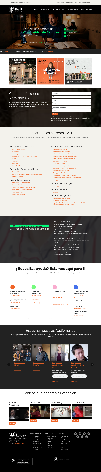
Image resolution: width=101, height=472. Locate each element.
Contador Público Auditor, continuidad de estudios (68, 224)
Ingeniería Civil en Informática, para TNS (65, 231)
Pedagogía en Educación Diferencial (22, 189)
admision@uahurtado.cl (80, 303)
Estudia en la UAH (44, 9)
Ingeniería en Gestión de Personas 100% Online (67, 245)
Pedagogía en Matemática (19, 194)
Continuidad (88, 9)
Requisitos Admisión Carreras (50, 446)
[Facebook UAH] (84, 440)
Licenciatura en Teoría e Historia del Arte (64, 168)
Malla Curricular (17, 381)
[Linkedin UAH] (75, 440)
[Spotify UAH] (82, 443)
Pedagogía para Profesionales (62, 254)
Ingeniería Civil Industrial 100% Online (64, 226)
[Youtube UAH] (77, 443)
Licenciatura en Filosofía (60, 161)
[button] (4, 32)
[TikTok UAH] (86, 443)
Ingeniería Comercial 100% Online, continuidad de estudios (70, 233)
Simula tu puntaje (79, 9)
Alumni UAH (78, 2)
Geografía (14, 158)
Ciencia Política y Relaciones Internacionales (24, 156)
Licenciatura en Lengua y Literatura (63, 166)
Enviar (55, 114)
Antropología (15, 151)
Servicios (28, 2)
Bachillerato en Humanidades (61, 151)
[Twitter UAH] (88, 440)
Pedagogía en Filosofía (59, 173)
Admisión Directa (51, 443)
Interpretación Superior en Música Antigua (65, 156)
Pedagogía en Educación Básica (21, 182)
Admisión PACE (51, 452)
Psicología (56, 186)
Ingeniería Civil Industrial (60, 200)
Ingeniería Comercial (17, 176)
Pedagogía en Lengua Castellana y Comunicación (67, 177)
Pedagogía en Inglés (17, 192)
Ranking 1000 (50, 450)
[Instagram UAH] (80, 440)
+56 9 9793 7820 (15, 303)
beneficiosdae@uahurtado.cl (39, 303)
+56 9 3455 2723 (15, 308)
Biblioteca (22, 2)
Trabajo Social (16, 166)
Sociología (15, 163)
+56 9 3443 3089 (36, 296)
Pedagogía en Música (59, 180)
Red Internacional (38, 454)
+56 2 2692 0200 (15, 296)
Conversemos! (86, 2)
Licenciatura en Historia (59, 163)
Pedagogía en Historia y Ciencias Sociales (64, 175)
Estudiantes (60, 2)
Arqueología (15, 154)
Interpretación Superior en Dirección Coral (65, 154)
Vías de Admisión (55, 9)
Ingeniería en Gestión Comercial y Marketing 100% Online (70, 236)
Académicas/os (69, 2)
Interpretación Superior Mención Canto (64, 158)
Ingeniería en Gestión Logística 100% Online (66, 249)
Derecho (55, 192)
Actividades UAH (65, 448)
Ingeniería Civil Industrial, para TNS (63, 229)
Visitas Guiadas (65, 450)
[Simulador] (50, 31)
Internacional (14, 2)
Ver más (12, 430)
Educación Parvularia (18, 185)
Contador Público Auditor (19, 172)
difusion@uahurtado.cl (80, 308)
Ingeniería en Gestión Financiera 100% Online (66, 247)
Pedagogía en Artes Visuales (61, 170)
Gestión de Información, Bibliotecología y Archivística (27, 174)
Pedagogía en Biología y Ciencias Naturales (24, 187)
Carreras (35, 9)
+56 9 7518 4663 (57, 297)
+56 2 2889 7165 (36, 299)
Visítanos (61, 440)
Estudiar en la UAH (35, 440)
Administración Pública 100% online (64, 222)
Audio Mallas (64, 446)
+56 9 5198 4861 (57, 294)
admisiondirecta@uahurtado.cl (61, 305)
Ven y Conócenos (67, 9)
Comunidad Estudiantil (36, 447)
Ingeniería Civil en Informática (61, 198)
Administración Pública (18, 149)
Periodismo (15, 161)
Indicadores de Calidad (37, 451)
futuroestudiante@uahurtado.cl (82, 296)
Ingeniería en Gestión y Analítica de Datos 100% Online (69, 252)
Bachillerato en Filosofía (60, 149)
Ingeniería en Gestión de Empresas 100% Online (67, 238)
